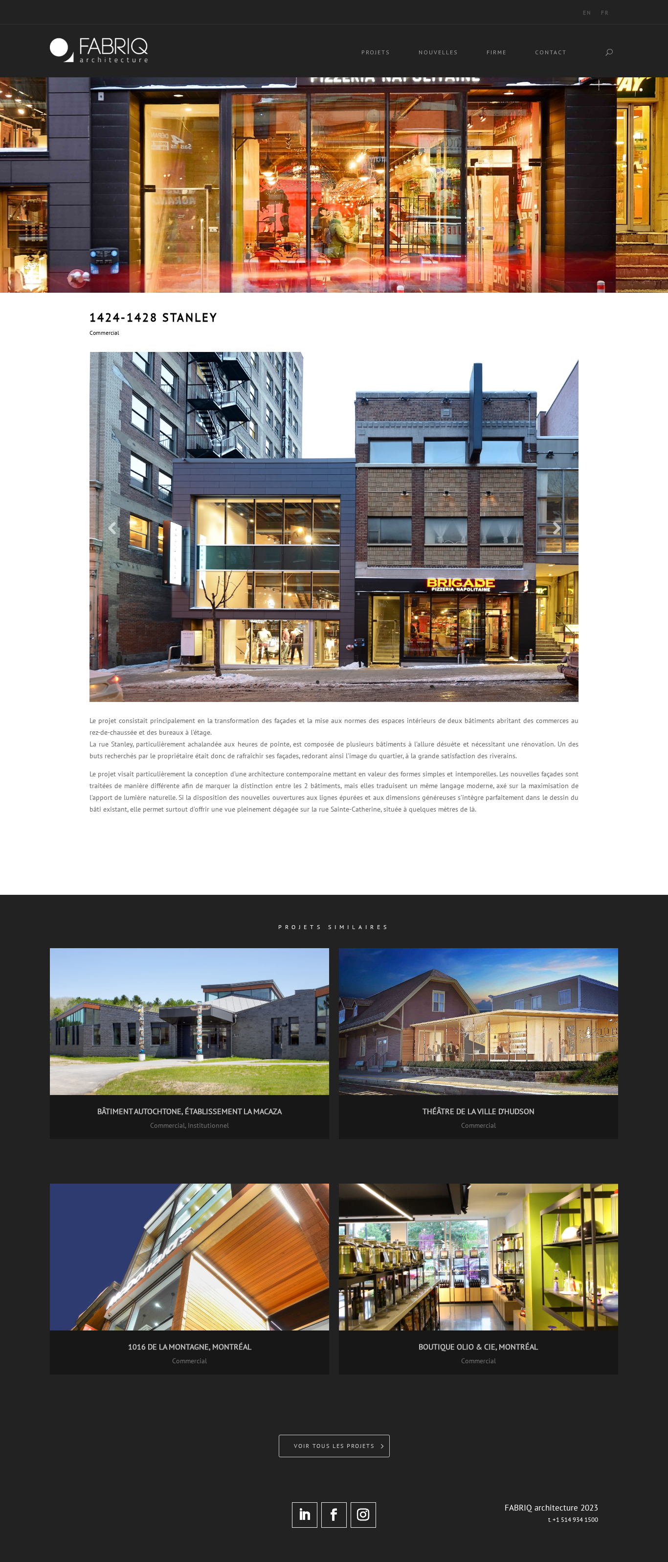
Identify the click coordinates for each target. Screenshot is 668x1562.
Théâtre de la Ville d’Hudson (478, 1111)
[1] (334, 699)
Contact (551, 52)
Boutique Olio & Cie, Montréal (478, 1347)
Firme (497, 52)
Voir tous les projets (334, 1445)
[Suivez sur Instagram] (363, 1515)
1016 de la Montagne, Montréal (189, 1347)
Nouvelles (438, 52)
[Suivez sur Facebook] (334, 1515)
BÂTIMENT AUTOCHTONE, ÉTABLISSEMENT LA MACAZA (189, 1111)
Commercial (104, 332)
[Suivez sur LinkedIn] (304, 1515)
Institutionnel (208, 1125)
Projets (375, 52)
